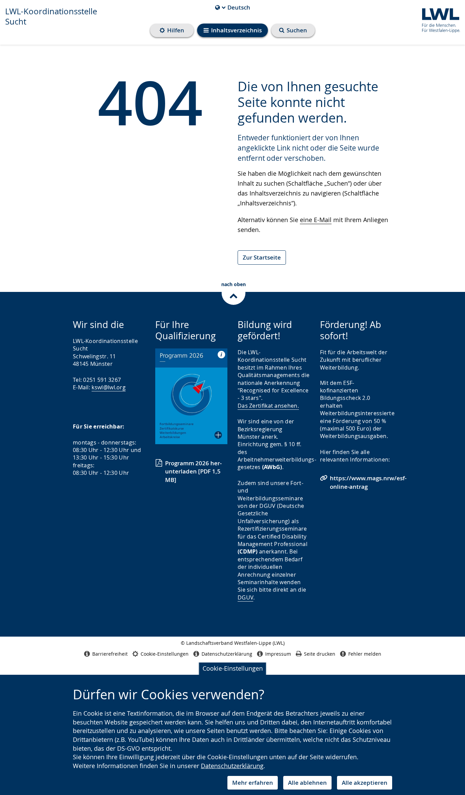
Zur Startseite (262, 257)
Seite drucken (319, 654)
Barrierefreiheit (110, 654)
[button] (191, 396)
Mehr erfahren (252, 782)
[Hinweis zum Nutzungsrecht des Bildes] (219, 354)
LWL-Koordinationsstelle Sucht (51, 16)
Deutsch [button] (232, 7)
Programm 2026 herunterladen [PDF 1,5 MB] (193, 471)
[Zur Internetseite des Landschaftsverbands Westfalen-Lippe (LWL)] (438, 19)
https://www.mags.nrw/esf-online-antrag (368, 482)
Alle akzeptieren (364, 782)
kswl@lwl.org (109, 387)
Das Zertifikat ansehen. (268, 405)
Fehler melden (364, 654)
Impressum (278, 654)
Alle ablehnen (307, 782)
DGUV (245, 597)
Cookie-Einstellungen (233, 668)
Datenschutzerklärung (232, 766)
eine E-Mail (316, 220)
